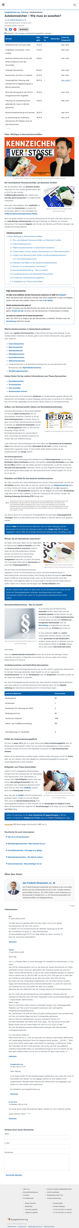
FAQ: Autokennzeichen (22, 244)
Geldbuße (27, 788)
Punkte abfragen (59, 1206)
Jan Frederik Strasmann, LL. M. (16, 20)
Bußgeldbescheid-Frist (55, 1195)
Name (7, 1134)
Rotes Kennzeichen (16, 347)
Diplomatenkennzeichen (32, 367)
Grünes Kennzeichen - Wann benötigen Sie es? (25, 864)
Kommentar (9, 1152)
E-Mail (7, 1143)
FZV (59, 529)
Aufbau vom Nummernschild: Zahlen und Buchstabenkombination (39, 255)
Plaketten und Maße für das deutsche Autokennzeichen (35, 262)
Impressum (22, 1226)
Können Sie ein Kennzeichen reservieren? (29, 266)
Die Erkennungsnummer (27, 259)
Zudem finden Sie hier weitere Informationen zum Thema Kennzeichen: (41, 251)
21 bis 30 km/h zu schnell (62, 1209)
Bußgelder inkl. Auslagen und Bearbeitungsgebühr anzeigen (29, 33)
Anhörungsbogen (53, 1192)
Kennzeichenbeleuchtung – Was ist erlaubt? (30, 270)
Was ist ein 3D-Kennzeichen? (18, 837)
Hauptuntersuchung (61, 485)
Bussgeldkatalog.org (30, 1192)
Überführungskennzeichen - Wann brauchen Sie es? (26, 844)
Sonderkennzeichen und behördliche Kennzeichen (33, 274)
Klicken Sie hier (18, 311)
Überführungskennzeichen (18, 371)
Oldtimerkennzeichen (17, 361)
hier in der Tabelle (46, 300)
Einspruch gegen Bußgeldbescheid (59, 1189)
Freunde (26, 1195)
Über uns (26, 1189)
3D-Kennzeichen (15, 384)
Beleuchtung (43, 625)
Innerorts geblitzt (31, 1209)
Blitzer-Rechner (30, 1203)
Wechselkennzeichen (16, 354)
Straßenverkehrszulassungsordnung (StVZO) (21, 214)
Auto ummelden (15, 388)
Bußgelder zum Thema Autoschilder (28, 281)
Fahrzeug (24, 12)
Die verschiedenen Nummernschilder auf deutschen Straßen (37, 240)
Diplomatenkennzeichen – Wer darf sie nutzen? (25, 857)
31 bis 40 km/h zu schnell (62, 1212)
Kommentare (24, 29)
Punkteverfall (58, 1203)
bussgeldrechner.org (39, 5)
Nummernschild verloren (18, 391)
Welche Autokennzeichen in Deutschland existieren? (34, 247)
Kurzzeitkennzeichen (16, 357)
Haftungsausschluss (35, 1226)
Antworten (13, 942)
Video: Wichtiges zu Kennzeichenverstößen (25, 236)
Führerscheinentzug (54, 1198)
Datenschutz (12, 1226)
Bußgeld (62, 295)
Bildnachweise (49, 1226)
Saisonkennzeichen (16, 350)
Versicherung (11, 321)
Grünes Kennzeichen (16, 344)
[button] (6, 29)
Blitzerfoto (29, 1206)
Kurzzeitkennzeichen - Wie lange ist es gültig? (25, 850)
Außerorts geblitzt (31, 1212)
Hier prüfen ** (66, 80)
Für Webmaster (28, 1198)
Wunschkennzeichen (16, 381)
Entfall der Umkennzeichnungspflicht (29, 277)
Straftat (21, 795)
